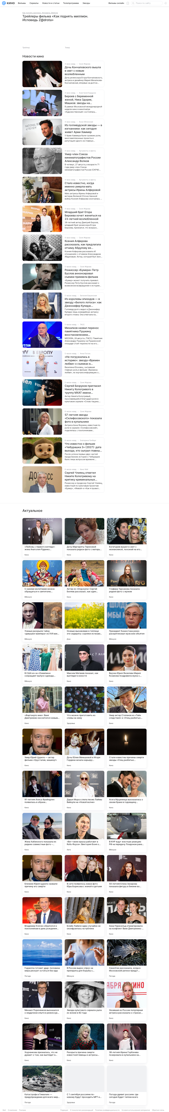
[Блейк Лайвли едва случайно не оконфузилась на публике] (84, 917)
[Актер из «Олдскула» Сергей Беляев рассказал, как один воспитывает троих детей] (84, 580)
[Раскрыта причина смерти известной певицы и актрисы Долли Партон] (84, 1043)
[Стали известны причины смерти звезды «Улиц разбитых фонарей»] (127, 748)
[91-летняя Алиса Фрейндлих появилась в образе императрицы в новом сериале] (42, 790)
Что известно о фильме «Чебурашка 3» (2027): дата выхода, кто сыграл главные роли (83, 447)
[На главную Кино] (10, 3)
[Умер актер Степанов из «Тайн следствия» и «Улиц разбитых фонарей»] (127, 706)
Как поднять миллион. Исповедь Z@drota (40, 13)
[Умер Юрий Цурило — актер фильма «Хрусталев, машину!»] (42, 748)
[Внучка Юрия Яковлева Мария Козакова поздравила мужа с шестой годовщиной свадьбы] (127, 664)
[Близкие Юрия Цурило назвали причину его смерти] (42, 875)
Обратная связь (158, 1110)
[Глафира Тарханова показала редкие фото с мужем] (127, 580)
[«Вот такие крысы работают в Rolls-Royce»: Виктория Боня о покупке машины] (84, 832)
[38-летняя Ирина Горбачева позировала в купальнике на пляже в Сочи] (127, 1043)
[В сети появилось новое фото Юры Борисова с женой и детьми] (84, 875)
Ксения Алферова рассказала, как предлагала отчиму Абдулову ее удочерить (83, 244)
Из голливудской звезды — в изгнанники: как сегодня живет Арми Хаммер (83, 129)
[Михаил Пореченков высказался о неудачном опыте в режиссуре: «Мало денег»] (42, 1001)
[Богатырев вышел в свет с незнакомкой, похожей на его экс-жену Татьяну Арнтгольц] (127, 538)
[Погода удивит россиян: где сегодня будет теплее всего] (127, 1085)
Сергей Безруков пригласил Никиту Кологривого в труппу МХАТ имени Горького (83, 389)
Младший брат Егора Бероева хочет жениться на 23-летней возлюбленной (83, 215)
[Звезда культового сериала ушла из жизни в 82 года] (84, 1001)
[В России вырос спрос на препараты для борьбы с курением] (84, 959)
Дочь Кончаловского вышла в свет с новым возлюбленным (83, 71)
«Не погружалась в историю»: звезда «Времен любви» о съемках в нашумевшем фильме (82, 360)
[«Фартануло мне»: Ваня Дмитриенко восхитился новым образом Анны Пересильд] (42, 706)
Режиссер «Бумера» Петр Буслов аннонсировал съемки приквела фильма (81, 273)
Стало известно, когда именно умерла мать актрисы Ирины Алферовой (82, 187)
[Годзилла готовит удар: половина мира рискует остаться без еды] (42, 959)
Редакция (64, 1110)
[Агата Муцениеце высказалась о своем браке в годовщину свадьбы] (127, 790)
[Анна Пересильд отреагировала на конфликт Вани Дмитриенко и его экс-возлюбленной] (127, 917)
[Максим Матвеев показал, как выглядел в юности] (84, 664)
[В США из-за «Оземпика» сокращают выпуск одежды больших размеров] (42, 664)
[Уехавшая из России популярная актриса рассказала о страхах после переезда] (127, 1001)
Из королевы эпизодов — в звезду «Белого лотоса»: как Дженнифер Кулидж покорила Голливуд (83, 302)
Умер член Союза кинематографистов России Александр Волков (83, 158)
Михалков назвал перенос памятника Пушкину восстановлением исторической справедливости (82, 331)
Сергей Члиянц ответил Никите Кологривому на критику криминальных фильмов (80, 476)
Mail (4, 1110)
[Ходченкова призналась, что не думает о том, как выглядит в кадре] (42, 1043)
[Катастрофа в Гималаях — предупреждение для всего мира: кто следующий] (42, 1085)
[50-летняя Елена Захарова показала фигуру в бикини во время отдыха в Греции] (127, 875)
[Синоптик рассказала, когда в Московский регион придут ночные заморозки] (127, 959)
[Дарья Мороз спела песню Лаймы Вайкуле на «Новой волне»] (84, 790)
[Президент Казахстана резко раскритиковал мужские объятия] (127, 622)
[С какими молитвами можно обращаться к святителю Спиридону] (42, 580)
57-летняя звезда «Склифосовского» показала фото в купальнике (83, 418)
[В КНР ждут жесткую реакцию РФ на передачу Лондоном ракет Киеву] (127, 832)
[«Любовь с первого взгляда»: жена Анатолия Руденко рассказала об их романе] (42, 538)
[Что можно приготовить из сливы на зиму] (84, 706)
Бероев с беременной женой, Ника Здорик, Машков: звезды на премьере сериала (79, 100)
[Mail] (4, 3)
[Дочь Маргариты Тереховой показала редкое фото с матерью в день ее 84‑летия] (84, 538)
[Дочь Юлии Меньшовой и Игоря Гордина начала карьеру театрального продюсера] (84, 748)
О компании (12, 1110)
